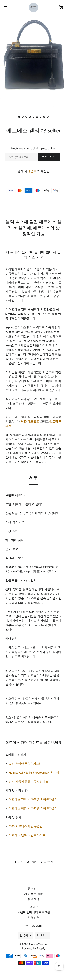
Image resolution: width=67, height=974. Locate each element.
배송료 (32, 171)
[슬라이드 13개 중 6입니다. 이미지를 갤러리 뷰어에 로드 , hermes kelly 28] (37, 117)
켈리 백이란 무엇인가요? (24, 763)
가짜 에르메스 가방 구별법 (26, 826)
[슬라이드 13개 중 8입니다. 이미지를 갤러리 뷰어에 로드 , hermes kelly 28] (44, 117)
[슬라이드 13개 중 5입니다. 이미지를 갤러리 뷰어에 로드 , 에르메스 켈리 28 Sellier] (33, 117)
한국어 (23, 935)
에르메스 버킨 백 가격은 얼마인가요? (32, 808)
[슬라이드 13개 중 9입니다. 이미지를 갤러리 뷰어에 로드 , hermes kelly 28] (48, 117)
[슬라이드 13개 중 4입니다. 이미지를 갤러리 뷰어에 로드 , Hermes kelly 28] (30, 117)
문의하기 (33, 888)
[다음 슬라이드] (54, 117)
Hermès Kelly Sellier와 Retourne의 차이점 (34, 772)
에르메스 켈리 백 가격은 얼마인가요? (32, 799)
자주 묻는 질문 (33, 894)
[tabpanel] (33, 63)
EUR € (40, 935)
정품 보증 (34, 899)
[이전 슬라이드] (14, 117)
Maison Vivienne (38, 944)
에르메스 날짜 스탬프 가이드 (27, 835)
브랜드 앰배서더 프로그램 (33, 912)
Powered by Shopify (33, 948)
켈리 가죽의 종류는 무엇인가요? (29, 781)
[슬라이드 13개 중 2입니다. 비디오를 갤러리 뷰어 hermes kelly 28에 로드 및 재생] (23, 117)
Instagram (35, 925)
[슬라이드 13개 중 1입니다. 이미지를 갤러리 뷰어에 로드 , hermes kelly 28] (19, 117)
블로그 (33, 907)
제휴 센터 (34, 917)
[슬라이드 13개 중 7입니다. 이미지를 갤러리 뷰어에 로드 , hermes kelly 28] (41, 117)
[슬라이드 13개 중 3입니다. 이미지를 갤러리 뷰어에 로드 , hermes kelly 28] (26, 117)
